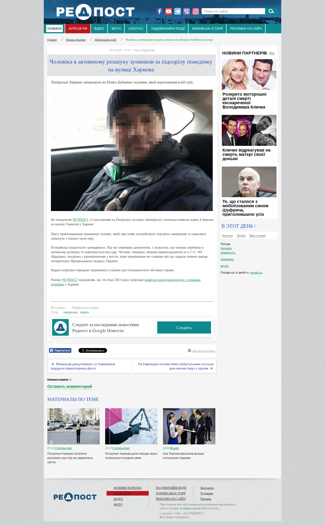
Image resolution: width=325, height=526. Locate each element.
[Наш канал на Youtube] (168, 11)
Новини (54, 29)
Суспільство (63, 448)
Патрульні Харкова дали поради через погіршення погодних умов (131, 456)
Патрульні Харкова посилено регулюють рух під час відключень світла (70, 458)
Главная (52, 39)
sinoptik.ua (256, 272)
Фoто (116, 29)
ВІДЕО (99, 29)
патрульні (70, 312)
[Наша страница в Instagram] (195, 11)
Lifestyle (135, 29)
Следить (184, 327)
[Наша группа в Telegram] (177, 11)
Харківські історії (207, 29)
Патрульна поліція (85, 307)
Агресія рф (78, 29)
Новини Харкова (76, 39)
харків (84, 312)
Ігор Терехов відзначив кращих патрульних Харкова (183, 456)
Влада (174, 448)
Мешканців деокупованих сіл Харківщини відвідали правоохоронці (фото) (83, 366)
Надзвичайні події (168, 29)
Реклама (206, 499)
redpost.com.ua (191, 508)
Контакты (207, 488)
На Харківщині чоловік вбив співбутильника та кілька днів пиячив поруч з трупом (176, 366)
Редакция (207, 493)
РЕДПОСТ (80, 219)
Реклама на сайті (246, 29)
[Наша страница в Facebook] (159, 11)
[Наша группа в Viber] (186, 11)
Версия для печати (203, 351)
